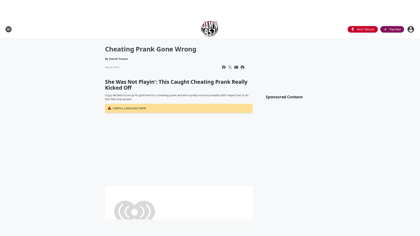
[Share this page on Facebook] (223, 67)
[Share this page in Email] (236, 67)
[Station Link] (210, 29)
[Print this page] (242, 67)
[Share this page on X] (230, 67)
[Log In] (411, 29)
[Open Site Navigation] (8, 29)
